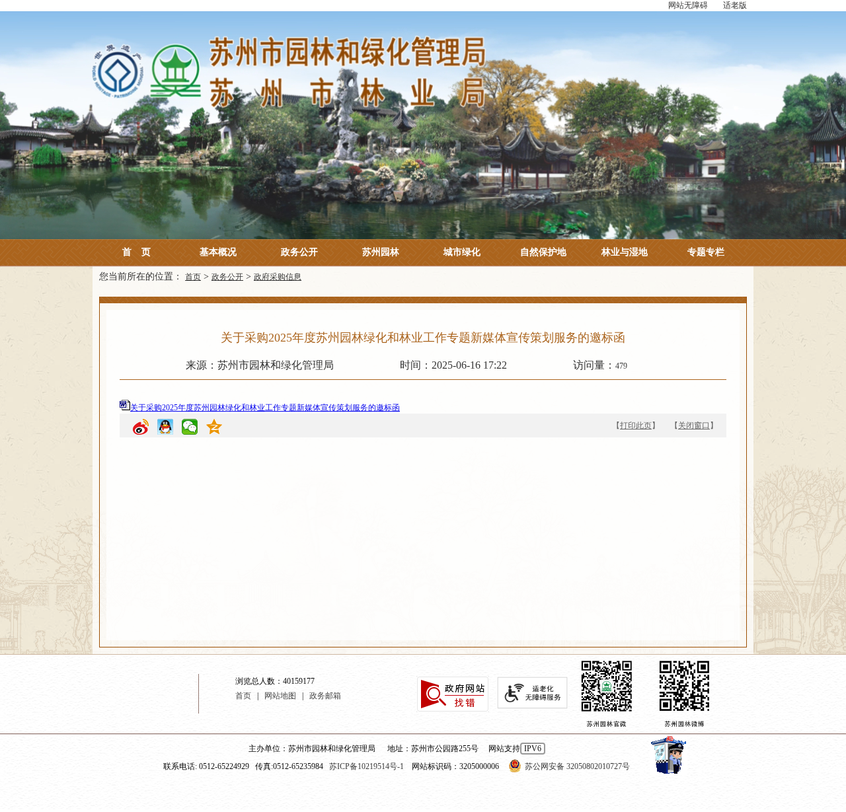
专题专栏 (705, 252)
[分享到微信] (190, 429)
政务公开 (299, 252)
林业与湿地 (624, 252)
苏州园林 (380, 252)
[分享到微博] (141, 429)
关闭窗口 (694, 425)
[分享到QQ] (165, 429)
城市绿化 (462, 252)
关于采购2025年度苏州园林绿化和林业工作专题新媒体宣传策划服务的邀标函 (265, 407)
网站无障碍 (688, 5)
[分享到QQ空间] (214, 429)
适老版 (735, 5)
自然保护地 (543, 252)
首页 (136, 252)
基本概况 (218, 252)
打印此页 (636, 425)
